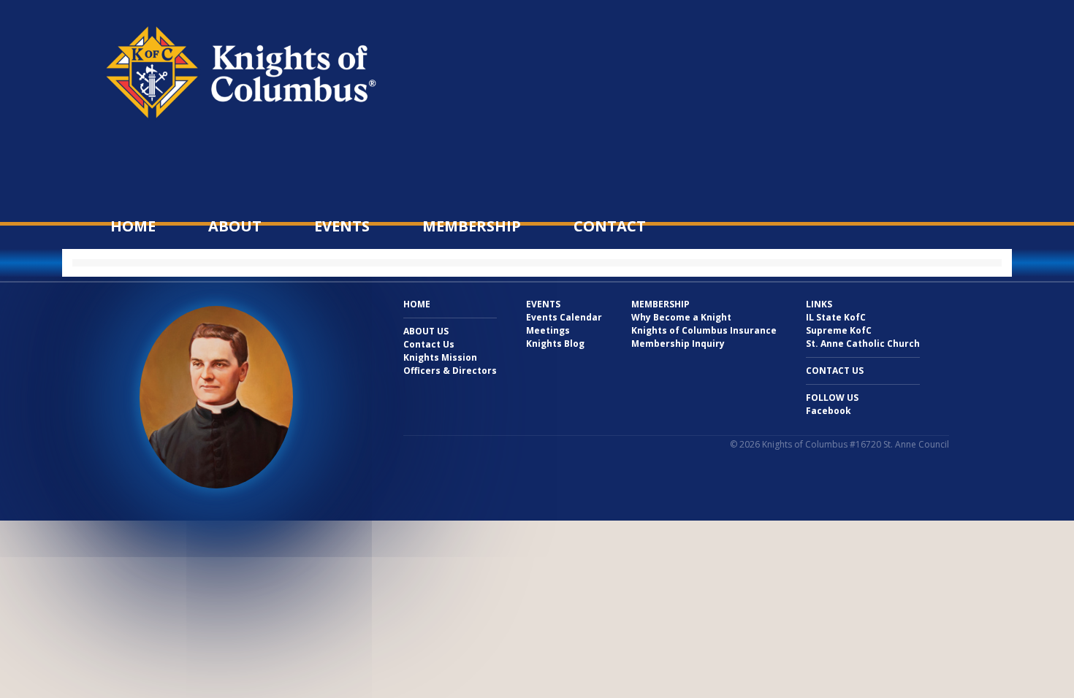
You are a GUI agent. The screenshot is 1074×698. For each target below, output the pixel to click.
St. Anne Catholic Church (863, 343)
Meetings (548, 330)
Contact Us (428, 344)
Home (133, 226)
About (235, 226)
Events (342, 226)
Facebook (828, 410)
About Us (426, 331)
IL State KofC (836, 317)
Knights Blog (555, 343)
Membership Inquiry (678, 343)
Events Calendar (564, 317)
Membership (471, 226)
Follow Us (832, 397)
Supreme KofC (839, 330)
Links (819, 304)
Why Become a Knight (681, 317)
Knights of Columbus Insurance (704, 330)
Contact (610, 226)
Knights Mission (440, 357)
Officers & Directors (450, 370)
